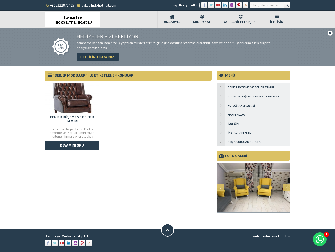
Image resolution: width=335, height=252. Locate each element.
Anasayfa (172, 22)
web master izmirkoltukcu (271, 236)
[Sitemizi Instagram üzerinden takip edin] (232, 5)
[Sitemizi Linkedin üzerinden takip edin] (225, 5)
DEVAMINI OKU (72, 145)
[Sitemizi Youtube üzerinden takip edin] (218, 5)
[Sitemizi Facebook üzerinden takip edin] (204, 5)
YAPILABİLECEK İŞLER (240, 22)
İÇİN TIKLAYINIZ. (97, 57)
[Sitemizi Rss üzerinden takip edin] (245, 5)
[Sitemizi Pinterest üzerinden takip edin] (239, 5)
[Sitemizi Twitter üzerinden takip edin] (211, 5)
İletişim (277, 22)
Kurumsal (202, 22)
